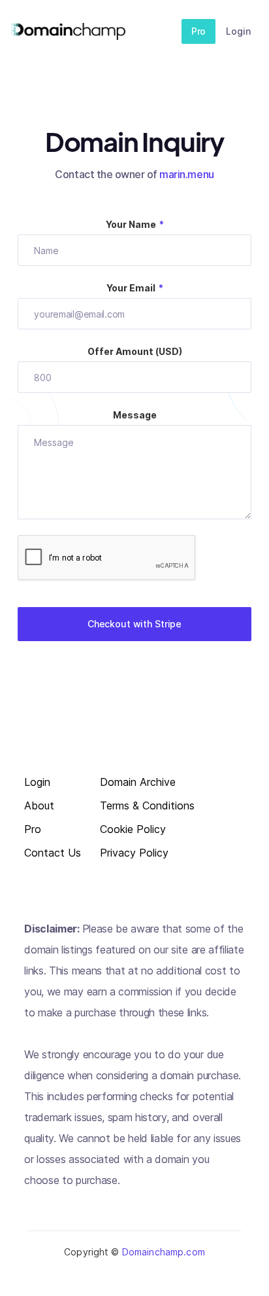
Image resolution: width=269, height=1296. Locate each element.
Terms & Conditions (147, 805)
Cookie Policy (133, 829)
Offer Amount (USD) (134, 351)
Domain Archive (138, 782)
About (39, 805)
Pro (198, 31)
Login (238, 31)
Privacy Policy (134, 853)
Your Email (134, 287)
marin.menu (186, 174)
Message (135, 414)
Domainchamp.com (163, 1251)
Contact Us (52, 853)
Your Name (135, 224)
